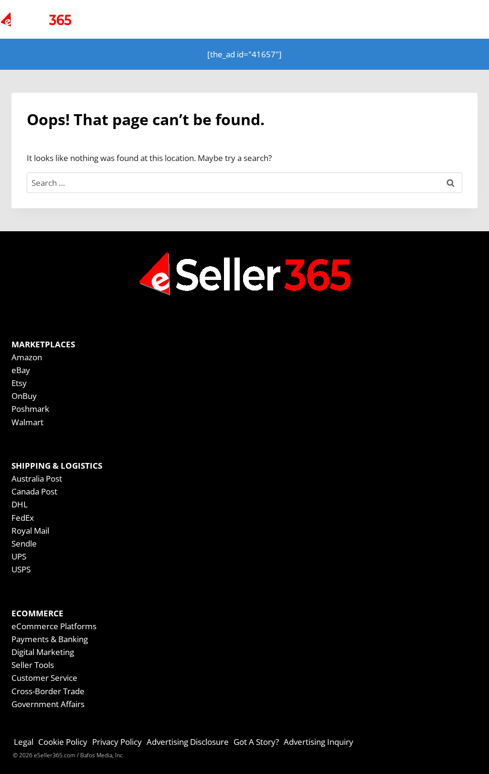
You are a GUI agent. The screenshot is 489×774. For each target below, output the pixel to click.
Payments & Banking (49, 639)
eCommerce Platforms (53, 626)
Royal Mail (30, 530)
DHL (19, 504)
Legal (23, 741)
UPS (18, 556)
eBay (20, 370)
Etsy (19, 382)
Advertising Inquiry (318, 741)
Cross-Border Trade (48, 691)
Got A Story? (256, 741)
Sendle (24, 543)
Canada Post (34, 491)
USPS (21, 569)
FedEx (22, 517)
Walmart (27, 422)
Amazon (26, 357)
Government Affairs (48, 704)
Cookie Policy (62, 741)
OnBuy (24, 395)
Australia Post (36, 478)
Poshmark (30, 408)
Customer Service (44, 677)
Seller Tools (32, 664)
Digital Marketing (42, 651)
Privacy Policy (117, 741)
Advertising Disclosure (188, 741)
